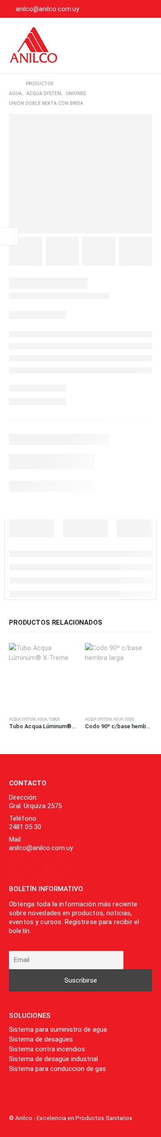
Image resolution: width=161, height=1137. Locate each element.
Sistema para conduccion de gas (57, 1069)
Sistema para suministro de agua (58, 1029)
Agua (42, 719)
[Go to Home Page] (11, 84)
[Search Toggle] (117, 45)
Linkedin (58, 868)
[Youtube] (131, 9)
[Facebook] (117, 9)
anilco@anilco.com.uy (47, 8)
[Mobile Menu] (142, 45)
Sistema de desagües (41, 1039)
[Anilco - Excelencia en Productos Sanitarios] (33, 45)
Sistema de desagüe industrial (53, 1059)
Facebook (18, 868)
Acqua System (22, 719)
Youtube (38, 868)
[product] (42, 676)
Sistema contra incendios (47, 1049)
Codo (129, 719)
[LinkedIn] (146, 9)
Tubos (54, 719)
